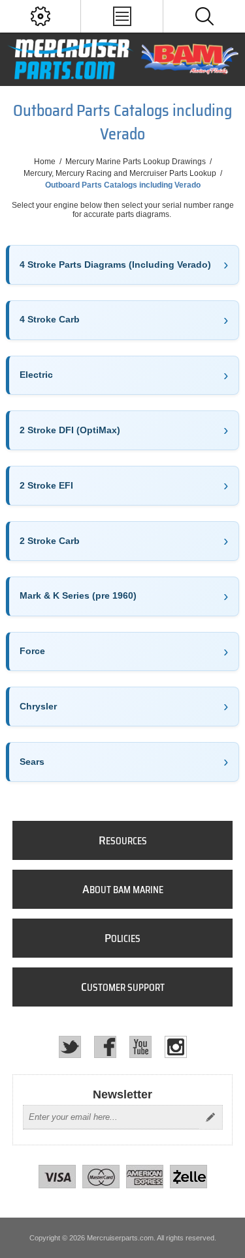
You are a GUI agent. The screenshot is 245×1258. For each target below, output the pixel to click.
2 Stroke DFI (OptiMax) (70, 430)
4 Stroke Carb (50, 319)
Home (45, 161)
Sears (32, 761)
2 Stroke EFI (46, 485)
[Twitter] (69, 1046)
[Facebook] (105, 1046)
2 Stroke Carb (50, 541)
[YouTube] (140, 1046)
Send (210, 1117)
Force (32, 651)
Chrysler (38, 706)
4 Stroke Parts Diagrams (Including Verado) (115, 264)
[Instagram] (175, 1046)
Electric (36, 374)
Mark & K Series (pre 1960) (78, 595)
